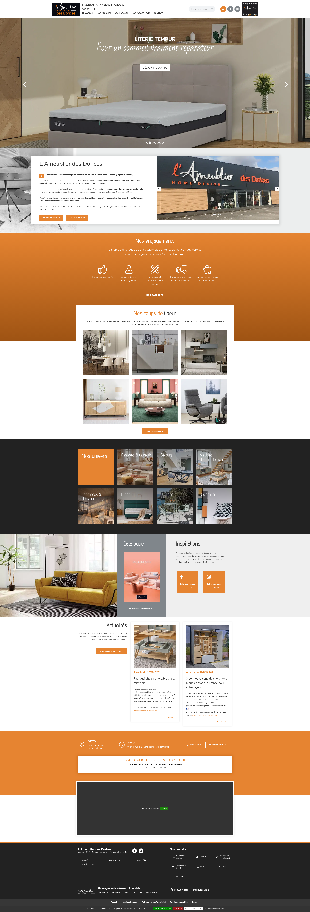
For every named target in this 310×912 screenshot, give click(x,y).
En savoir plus (50, 218)
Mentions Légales (129, 902)
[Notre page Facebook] (230, 9)
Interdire (178, 909)
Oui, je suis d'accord (162, 909)
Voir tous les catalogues (139, 608)
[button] (23, 83)
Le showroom (114, 860)
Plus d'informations (193, 909)
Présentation (85, 860)
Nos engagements (141, 13)
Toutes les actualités (110, 651)
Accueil (114, 902)
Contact (158, 13)
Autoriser (164, 808)
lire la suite (169, 717)
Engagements (152, 892)
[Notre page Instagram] (237, 9)
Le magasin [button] (87, 13)
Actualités (141, 860)
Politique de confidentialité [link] (214, 909)
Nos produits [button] (104, 13)
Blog (126, 892)
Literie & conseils (87, 864)
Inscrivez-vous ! (201, 889)
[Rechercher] (212, 9)
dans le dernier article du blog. (146, 711)
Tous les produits (154, 431)
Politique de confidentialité (153, 902)
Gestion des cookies (179, 902)
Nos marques (121, 13)
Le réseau (116, 892)
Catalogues (137, 892)
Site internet (103, 892)
